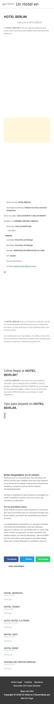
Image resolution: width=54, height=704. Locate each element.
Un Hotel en (27, 4)
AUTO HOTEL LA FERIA (17, 620)
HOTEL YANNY (12, 606)
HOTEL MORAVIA (13, 593)
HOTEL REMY (11, 648)
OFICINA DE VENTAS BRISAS (20, 662)
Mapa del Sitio (27, 691)
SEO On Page (27, 698)
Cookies (28, 682)
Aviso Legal (16, 682)
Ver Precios (8, 600)
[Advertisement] (27, 171)
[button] (11, 559)
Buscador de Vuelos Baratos (27, 686)
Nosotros (38, 682)
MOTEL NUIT (11, 634)
